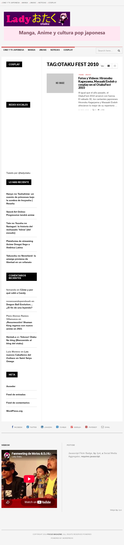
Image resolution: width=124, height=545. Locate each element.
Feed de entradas (16, 394)
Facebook (18, 427)
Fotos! (71, 445)
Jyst (99, 453)
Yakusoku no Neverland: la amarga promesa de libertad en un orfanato (21, 258)
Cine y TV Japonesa (11, 3)
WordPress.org (14, 411)
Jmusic (33, 3)
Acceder (10, 386)
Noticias (42, 3)
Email (107, 427)
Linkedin (48, 427)
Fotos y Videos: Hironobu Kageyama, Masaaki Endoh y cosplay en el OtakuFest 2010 (97, 82)
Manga (25, 3)
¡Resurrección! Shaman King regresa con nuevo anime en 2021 (19, 325)
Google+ (77, 427)
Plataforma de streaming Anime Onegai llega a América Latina (19, 244)
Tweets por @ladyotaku (18, 173)
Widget (112, 510)
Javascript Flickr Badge (80, 453)
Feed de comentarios (18, 402)
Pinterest (92, 427)
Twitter (33, 427)
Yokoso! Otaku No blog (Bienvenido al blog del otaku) (21, 340)
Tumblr (62, 427)
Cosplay (52, 3)
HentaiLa (11, 337)
